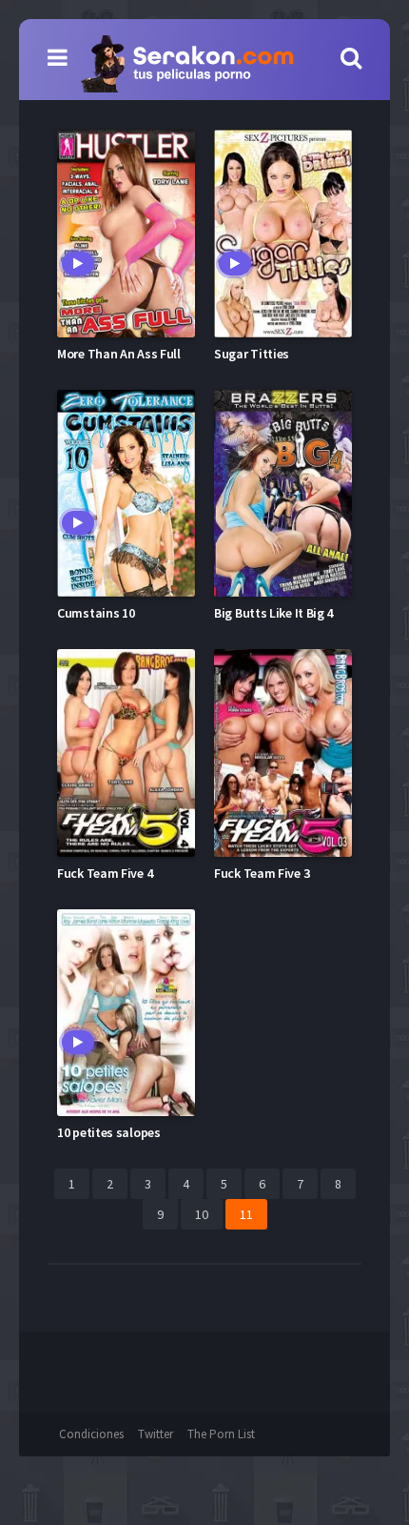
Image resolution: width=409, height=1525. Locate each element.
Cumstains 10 (95, 612)
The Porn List (221, 1434)
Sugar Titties (251, 353)
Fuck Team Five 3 (261, 873)
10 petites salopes (109, 1132)
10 (201, 1214)
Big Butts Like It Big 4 (273, 612)
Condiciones (91, 1434)
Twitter (155, 1434)
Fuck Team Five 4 (104, 873)
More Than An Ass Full (119, 353)
